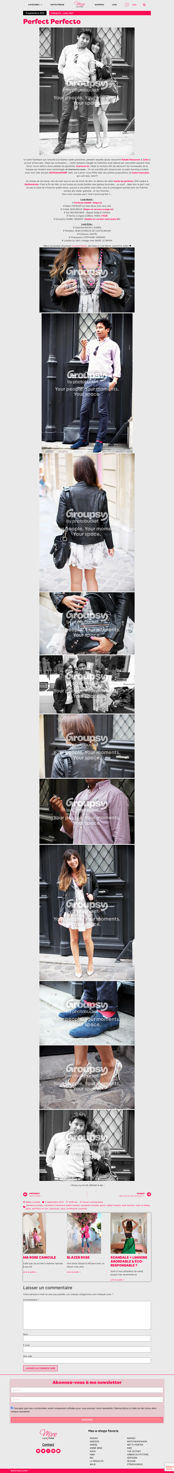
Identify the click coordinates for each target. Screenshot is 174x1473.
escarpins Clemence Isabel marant (62, 1205)
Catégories (33, 5)
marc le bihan (143, 1205)
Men (71, 13)
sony (62, 1208)
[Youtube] (58, 1451)
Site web (27, 1356)
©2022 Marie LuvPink (19, 1471)
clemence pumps (34, 1205)
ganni (102, 1205)
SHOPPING (99, 5)
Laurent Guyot (79, 245)
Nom (25, 1334)
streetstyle (71, 1208)
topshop (82, 1208)
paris (28, 1208)
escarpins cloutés (90, 1205)
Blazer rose (78, 1257)
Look (114, 5)
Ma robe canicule (39, 1257)
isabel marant (114, 1205)
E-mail (26, 1345)
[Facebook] (38, 1451)
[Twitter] (43, 1451)
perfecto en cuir (40, 1208)
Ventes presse (57, 5)
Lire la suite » (30, 1272)
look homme (128, 1205)
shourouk (54, 1208)
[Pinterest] (53, 1451)
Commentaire (31, 1300)
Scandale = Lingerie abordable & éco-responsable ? (129, 1261)
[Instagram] (48, 1451)
